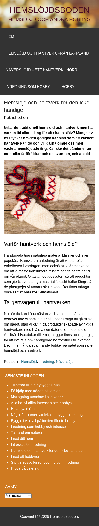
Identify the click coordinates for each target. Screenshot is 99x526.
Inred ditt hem (22, 439)
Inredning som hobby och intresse (38, 427)
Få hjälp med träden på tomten (36, 391)
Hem (10, 36)
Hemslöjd (29, 362)
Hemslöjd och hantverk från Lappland (47, 53)
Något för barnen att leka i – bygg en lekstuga (47, 415)
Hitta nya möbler (24, 409)
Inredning (46, 362)
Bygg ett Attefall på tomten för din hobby (43, 421)
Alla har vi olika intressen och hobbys (41, 403)
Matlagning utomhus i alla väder (37, 397)
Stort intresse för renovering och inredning (45, 462)
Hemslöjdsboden (49, 10)
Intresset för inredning (28, 445)
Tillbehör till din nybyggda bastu (37, 385)
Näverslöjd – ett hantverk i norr (41, 70)
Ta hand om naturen (27, 433)
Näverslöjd (65, 362)
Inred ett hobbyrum (26, 456)
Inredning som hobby (28, 87)
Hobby (68, 87)
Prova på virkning (25, 468)
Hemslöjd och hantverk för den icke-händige (47, 450)
